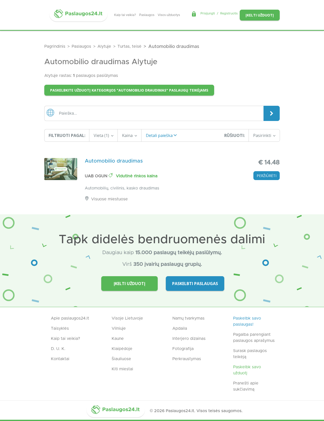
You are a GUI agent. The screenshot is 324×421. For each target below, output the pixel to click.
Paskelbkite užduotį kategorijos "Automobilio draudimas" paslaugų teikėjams (129, 90)
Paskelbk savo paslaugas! (247, 321)
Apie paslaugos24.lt (70, 318)
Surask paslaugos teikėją (250, 354)
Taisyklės (60, 328)
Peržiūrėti (266, 175)
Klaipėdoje (122, 349)
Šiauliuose (121, 359)
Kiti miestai (122, 369)
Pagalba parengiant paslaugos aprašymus (254, 337)
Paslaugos (146, 14)
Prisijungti (207, 13)
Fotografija (183, 349)
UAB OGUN (97, 176)
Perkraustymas (186, 359)
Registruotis (229, 13)
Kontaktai (60, 359)
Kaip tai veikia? (125, 14)
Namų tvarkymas (188, 318)
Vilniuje (119, 328)
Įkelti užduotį (260, 15)
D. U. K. (58, 349)
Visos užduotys (169, 14)
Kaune (118, 339)
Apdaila (179, 328)
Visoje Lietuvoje (127, 318)
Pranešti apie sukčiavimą (245, 386)
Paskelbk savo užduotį (247, 370)
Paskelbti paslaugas (195, 283)
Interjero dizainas (189, 339)
